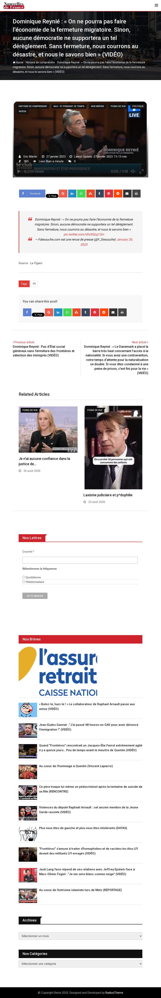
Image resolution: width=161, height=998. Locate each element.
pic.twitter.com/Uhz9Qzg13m (84, 234)
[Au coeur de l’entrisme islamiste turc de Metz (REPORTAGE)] (28, 896)
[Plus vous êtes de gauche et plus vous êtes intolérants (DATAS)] (28, 834)
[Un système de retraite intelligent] (58, 671)
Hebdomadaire (34, 581)
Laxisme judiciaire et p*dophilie (108, 495)
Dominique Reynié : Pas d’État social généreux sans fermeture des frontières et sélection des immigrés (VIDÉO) (43, 351)
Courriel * (28, 551)
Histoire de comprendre (40, 62)
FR (34, 283)
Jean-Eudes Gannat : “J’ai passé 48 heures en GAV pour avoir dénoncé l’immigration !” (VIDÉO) (88, 727)
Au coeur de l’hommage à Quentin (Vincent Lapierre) (76, 766)
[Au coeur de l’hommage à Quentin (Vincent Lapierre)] (28, 772)
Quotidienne (33, 577)
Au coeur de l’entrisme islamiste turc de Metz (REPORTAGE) (80, 890)
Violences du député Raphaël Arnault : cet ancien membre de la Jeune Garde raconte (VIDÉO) (88, 810)
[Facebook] (27, 312)
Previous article (24, 342)
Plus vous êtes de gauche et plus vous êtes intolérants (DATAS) (83, 828)
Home (19, 62)
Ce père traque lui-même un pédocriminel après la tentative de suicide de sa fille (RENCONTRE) (90, 789)
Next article (139, 342)
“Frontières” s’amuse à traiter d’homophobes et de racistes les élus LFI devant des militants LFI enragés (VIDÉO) (88, 851)
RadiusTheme (114, 992)
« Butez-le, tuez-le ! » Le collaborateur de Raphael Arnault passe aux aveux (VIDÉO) (87, 706)
